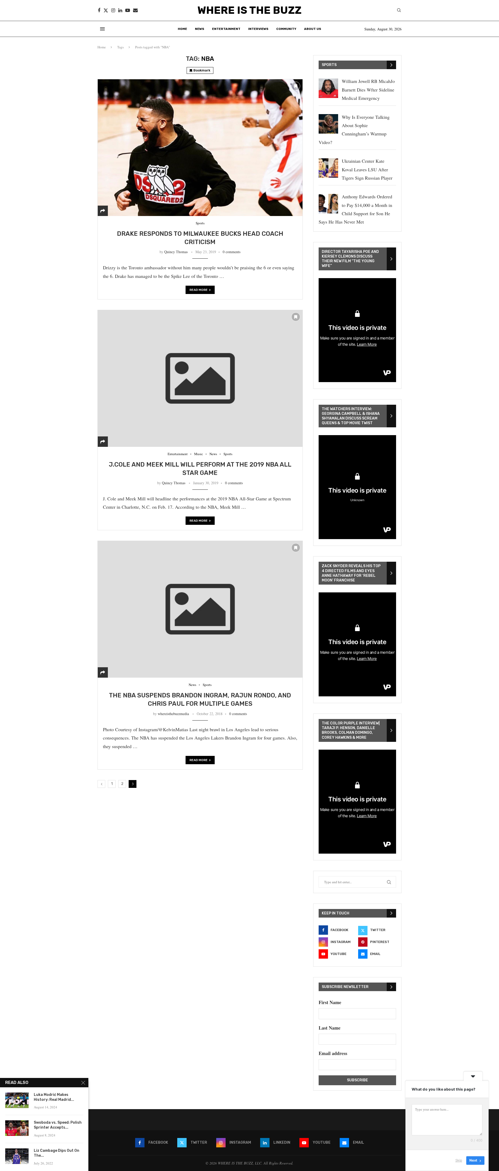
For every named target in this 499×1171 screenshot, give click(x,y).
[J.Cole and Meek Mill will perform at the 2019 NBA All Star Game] (200, 378)
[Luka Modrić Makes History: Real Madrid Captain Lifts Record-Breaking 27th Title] (17, 1100)
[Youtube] (127, 10)
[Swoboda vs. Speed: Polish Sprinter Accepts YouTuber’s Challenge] (17, 1128)
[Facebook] (99, 10)
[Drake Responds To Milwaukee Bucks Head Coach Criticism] (200, 147)
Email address (333, 1053)
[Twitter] (105, 10)
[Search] (399, 10)
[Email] (135, 10)
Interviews (258, 29)
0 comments (231, 251)
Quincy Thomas (176, 251)
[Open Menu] (102, 29)
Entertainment (226, 29)
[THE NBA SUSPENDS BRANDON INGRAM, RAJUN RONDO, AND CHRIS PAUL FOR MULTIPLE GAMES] (200, 609)
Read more (198, 290)
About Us (312, 29)
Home (182, 29)
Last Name (329, 1027)
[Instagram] (113, 10)
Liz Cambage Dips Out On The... (56, 1153)
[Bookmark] (295, 86)
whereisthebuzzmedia (173, 713)
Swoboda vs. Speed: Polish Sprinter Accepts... (58, 1125)
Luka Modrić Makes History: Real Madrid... (54, 1097)
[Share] (102, 211)
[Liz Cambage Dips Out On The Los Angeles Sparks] (17, 1156)
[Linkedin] (120, 10)
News (199, 29)
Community (286, 29)
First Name (330, 1002)
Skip (458, 1160)
